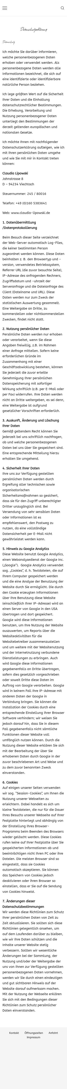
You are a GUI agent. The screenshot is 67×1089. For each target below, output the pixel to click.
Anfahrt (53, 1033)
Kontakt (14, 1033)
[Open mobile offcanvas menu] (4, 8)
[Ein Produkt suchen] (62, 8)
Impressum (33, 1037)
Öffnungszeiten (34, 1033)
